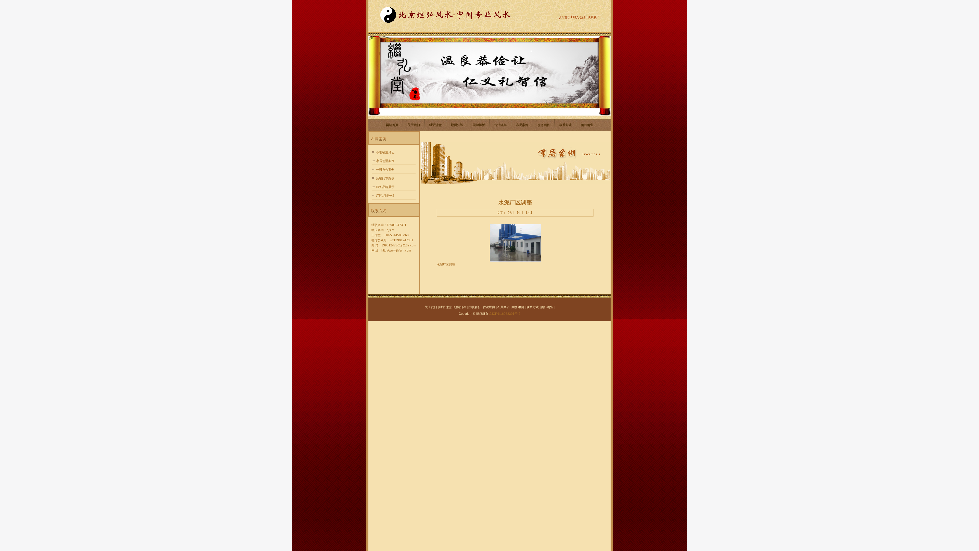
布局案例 (522, 125)
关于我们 (414, 125)
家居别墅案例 (385, 161)
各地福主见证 (385, 152)
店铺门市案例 (385, 178)
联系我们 (593, 17)
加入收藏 (579, 17)
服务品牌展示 (385, 187)
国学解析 (479, 125)
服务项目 (544, 125)
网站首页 (392, 125)
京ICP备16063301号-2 (504, 314)
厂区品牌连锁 (385, 195)
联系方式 (565, 125)
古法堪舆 (500, 125)
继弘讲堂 (435, 125)
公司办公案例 (385, 169)
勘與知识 (457, 125)
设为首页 (564, 17)
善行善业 (587, 125)
